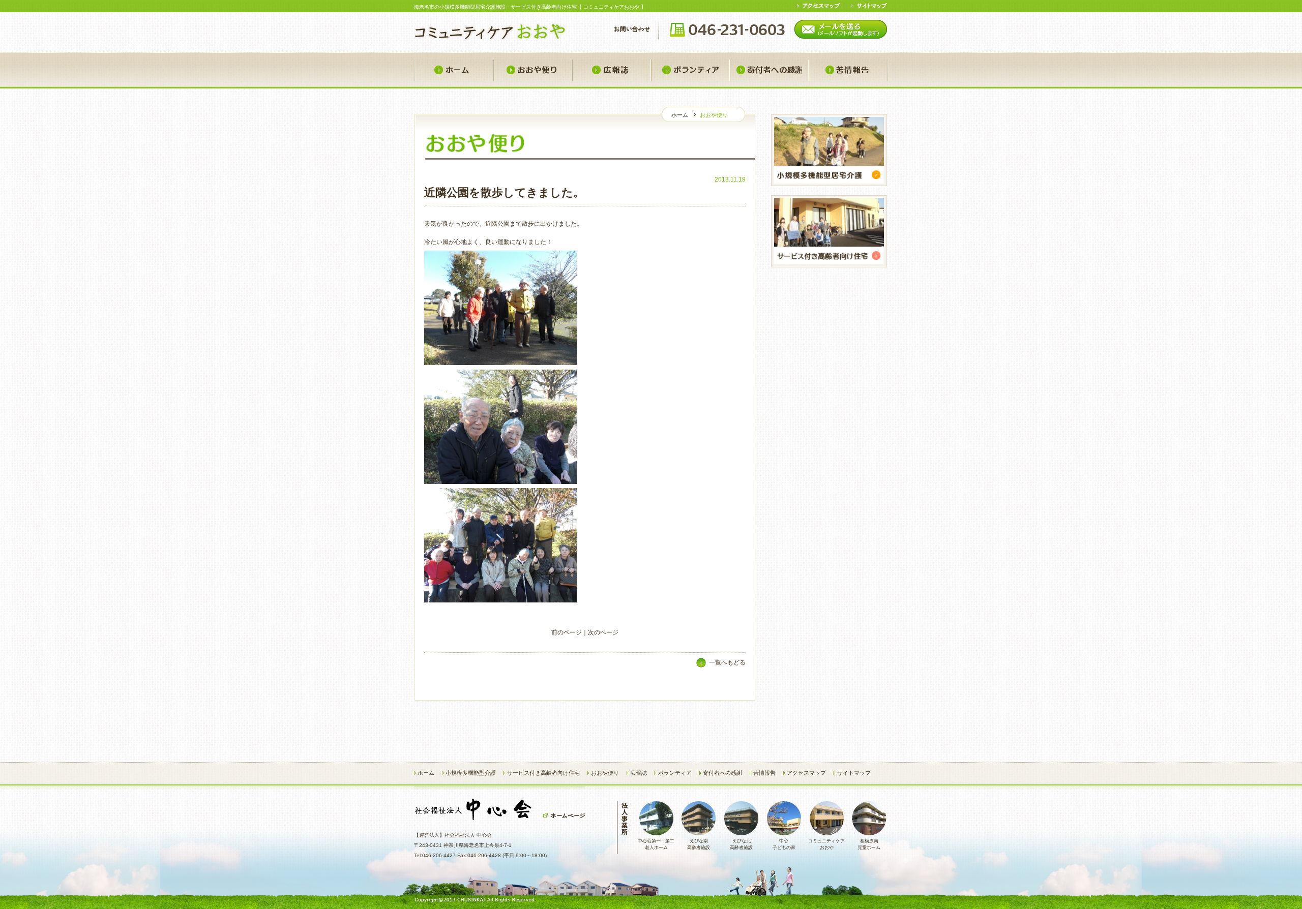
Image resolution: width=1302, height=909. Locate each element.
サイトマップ (854, 773)
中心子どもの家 (784, 844)
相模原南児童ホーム (868, 844)
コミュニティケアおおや (826, 844)
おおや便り (532, 70)
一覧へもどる (727, 662)
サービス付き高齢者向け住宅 (543, 773)
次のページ (603, 632)
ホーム (453, 70)
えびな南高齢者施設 (698, 844)
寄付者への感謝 (768, 70)
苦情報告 (848, 70)
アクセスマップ (806, 773)
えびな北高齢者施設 (741, 844)
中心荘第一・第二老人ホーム (656, 844)
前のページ (566, 632)
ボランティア (689, 70)
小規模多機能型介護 (471, 773)
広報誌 (611, 70)
